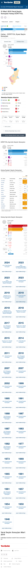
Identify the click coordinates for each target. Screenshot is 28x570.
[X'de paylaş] (2, 17)
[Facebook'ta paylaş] (5, 17)
